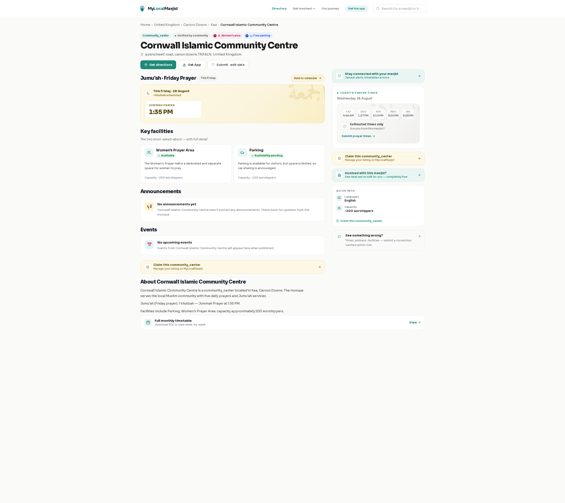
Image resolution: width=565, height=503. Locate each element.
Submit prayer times (356, 136)
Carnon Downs (195, 25)
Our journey (330, 8)
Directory (279, 8)
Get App (194, 65)
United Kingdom (167, 25)
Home (145, 25)
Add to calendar (305, 78)
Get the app (356, 8)
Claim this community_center (361, 221)
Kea (214, 25)
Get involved (302, 8)
